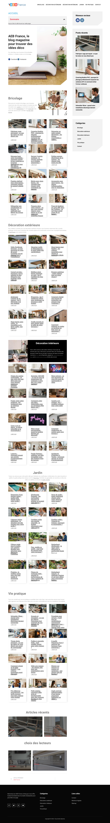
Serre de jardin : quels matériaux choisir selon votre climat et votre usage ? (57, 498)
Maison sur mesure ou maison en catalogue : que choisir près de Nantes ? (56, 670)
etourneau (36, 478)
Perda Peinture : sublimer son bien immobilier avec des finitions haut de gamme (37, 457)
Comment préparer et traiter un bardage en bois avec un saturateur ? (57, 328)
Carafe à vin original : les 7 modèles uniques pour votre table (57, 403)
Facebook (14, 59)
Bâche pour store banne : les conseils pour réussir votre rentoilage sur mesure (37, 185)
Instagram (23, 59)
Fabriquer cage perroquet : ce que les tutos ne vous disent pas (17, 133)
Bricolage (40, 5)
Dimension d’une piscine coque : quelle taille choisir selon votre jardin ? (17, 498)
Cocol (37, 355)
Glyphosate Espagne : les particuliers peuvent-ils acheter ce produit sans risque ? (37, 499)
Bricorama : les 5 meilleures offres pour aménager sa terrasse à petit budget (37, 300)
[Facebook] (78, 20)
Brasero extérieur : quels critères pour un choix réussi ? (57, 274)
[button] (64, 19)
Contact (98, 5)
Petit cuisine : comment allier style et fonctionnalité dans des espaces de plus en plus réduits (37, 696)
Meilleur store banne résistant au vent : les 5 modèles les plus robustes (37, 275)
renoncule (30, 109)
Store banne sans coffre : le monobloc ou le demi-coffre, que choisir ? (17, 325)
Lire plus (13, 140)
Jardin (81, 5)
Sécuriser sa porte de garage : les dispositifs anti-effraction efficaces (47, 761)
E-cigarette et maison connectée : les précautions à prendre (18, 762)
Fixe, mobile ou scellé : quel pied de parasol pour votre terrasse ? (37, 549)
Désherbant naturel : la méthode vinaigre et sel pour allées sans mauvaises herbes (57, 576)
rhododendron (20, 109)
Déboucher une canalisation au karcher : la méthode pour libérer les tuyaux (17, 209)
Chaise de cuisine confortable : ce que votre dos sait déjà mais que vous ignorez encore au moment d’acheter (17, 381)
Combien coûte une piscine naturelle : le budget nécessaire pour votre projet (36, 523)
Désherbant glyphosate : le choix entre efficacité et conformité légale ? (57, 548)
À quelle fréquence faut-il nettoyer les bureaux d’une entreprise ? (57, 644)
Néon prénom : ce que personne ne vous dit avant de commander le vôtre (57, 379)
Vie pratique (89, 5)
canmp (19, 107)
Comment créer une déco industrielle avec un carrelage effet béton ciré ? (37, 404)
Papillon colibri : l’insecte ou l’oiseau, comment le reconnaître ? (57, 522)
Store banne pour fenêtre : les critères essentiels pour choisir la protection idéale (57, 251)
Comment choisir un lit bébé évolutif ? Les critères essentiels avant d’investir (17, 670)
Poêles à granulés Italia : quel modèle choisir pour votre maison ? (37, 644)
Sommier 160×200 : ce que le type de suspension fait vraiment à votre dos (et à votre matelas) (37, 380)
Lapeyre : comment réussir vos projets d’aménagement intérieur (17, 457)
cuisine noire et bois (41, 357)
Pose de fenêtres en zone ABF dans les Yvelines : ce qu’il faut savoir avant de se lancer (57, 210)
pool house (12, 232)
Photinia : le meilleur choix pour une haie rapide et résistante (16, 575)
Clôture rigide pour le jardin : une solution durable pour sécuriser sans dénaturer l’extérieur (16, 549)
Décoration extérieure (53, 5)
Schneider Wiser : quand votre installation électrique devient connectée (17, 619)
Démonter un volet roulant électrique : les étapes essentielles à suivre (56, 135)
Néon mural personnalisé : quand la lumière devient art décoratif (37, 432)
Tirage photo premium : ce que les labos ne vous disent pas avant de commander (17, 644)
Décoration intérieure (70, 5)
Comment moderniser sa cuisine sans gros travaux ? (57, 431)
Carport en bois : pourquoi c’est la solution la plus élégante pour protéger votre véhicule (17, 276)
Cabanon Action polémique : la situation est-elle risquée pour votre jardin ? (17, 522)
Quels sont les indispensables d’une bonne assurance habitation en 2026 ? (56, 695)
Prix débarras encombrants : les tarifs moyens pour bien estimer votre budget (17, 694)
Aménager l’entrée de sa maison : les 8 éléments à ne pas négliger (16, 300)
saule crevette (46, 480)
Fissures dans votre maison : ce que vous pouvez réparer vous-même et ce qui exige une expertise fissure (37, 211)
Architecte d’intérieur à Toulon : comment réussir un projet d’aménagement (57, 457)
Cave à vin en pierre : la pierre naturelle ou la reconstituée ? (16, 428)
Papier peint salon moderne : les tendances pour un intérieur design (17, 404)
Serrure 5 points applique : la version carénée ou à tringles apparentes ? (36, 159)
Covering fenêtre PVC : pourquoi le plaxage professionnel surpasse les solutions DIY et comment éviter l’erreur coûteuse (37, 137)
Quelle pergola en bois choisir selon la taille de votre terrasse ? (37, 324)
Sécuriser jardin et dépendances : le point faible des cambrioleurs (37, 249)
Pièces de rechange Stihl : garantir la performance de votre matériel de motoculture (37, 576)
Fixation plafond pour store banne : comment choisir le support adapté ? (17, 184)
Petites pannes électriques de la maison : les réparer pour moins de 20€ (57, 159)
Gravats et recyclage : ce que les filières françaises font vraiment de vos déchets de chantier (37, 621)
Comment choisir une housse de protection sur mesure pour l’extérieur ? (57, 300)
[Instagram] (82, 20)
